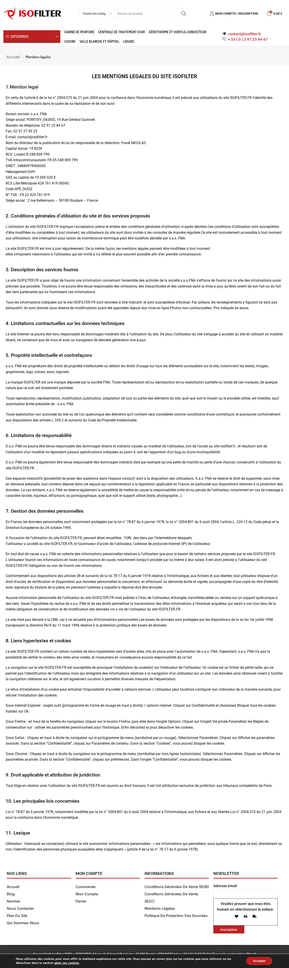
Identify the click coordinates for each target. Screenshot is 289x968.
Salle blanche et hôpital (99, 41)
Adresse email (225, 886)
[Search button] (183, 13)
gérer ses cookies (66, 963)
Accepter (259, 961)
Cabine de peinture (79, 32)
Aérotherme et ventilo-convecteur (177, 32)
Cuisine (70, 41)
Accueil (13, 57)
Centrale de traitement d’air (121, 32)
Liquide (128, 41)
